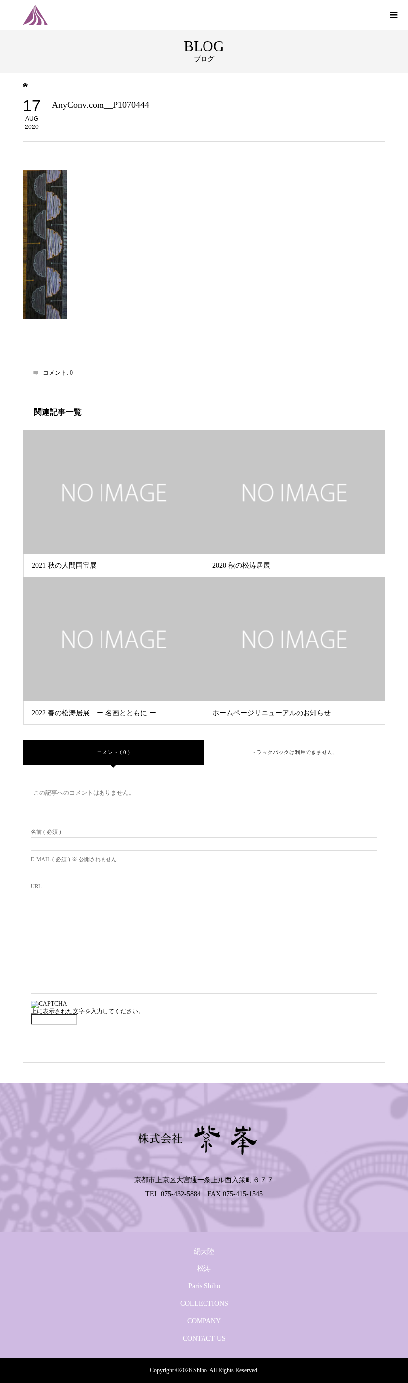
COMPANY (204, 1321)
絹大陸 (204, 1251)
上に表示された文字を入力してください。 (87, 1011)
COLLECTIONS (204, 1303)
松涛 (204, 1268)
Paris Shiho (204, 1286)
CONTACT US (204, 1338)
